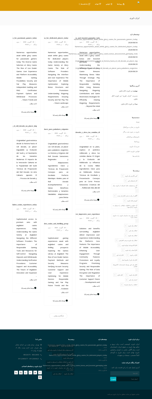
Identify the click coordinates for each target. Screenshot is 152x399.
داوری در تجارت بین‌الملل (131, 127)
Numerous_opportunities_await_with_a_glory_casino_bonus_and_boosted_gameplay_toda (103, 54)
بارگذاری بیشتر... (58, 316)
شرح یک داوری (134, 146)
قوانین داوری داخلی (133, 151)
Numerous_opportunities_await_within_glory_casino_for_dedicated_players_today (106, 46)
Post (27, 44)
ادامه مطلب (33, 104)
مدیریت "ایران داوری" (130, 96)
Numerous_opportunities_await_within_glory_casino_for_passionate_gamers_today (106, 39)
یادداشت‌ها (136, 156)
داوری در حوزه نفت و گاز (131, 132)
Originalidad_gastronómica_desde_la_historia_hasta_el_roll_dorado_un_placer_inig (106, 61)
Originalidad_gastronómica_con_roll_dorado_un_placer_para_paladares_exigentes (106, 68)
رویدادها (136, 141)
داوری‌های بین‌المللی (132, 137)
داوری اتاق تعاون (125, 91)
